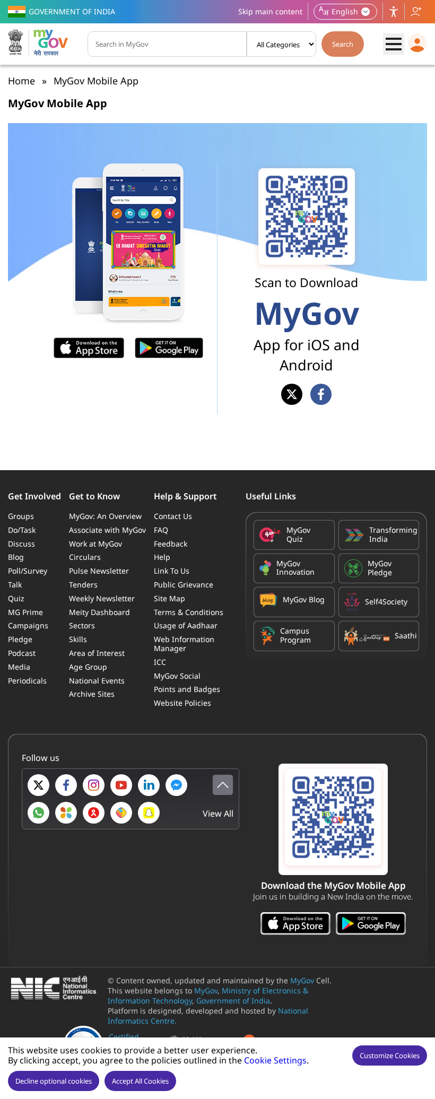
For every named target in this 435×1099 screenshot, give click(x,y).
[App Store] (295, 924)
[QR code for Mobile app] (333, 819)
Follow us (416, 11)
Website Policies (182, 703)
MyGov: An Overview (105, 516)
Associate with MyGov (107, 530)
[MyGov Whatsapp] (38, 813)
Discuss (21, 544)
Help (162, 557)
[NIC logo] (56, 988)
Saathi (404, 635)
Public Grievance (183, 584)
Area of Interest (97, 653)
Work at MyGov (95, 544)
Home (21, 80)
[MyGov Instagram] (94, 785)
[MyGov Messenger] (176, 785)
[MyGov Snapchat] (149, 813)
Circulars (85, 557)
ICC (160, 662)
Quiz (16, 598)
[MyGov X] (38, 785)
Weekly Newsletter (102, 598)
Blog (16, 557)
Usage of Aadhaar (186, 625)
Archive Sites (92, 694)
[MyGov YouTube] (121, 785)
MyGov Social (177, 676)
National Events (97, 681)
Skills (78, 639)
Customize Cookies (390, 1055)
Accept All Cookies (140, 1081)
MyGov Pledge (380, 568)
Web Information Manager (184, 643)
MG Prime (25, 612)
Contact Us (173, 516)
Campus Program (295, 636)
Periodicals (27, 681)
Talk (15, 584)
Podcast (22, 653)
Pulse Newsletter (99, 571)
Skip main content (270, 11)
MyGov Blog (304, 599)
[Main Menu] (393, 44)
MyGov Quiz (298, 535)
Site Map (169, 598)
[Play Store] (371, 924)
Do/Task (22, 530)
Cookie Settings (275, 1060)
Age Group (88, 667)
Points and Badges (187, 689)
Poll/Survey (27, 571)
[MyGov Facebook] (66, 785)
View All (218, 814)
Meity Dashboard (99, 612)
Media (19, 667)
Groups (21, 516)
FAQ (161, 530)
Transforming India (391, 535)
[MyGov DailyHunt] (66, 813)
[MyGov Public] (94, 813)
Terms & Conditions (188, 612)
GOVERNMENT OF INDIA (72, 11)
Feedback (170, 544)
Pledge (20, 639)
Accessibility (393, 12)
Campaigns (28, 625)
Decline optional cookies (53, 1081)
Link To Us (171, 571)
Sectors (82, 625)
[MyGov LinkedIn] (149, 785)
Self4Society (386, 601)
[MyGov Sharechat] (121, 813)
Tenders (83, 584)
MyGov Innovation (295, 568)
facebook (321, 394)
